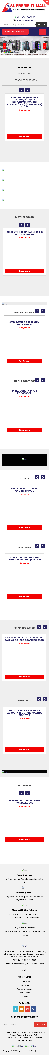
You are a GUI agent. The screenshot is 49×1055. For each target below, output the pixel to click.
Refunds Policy (14, 1038)
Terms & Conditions (33, 1038)
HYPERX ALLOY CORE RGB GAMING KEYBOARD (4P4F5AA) (24, 558)
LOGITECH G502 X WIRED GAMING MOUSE (24, 489)
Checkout (38, 1032)
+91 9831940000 (26, 17)
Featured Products (26, 80)
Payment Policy (32, 1035)
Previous (4, 46)
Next (44, 46)
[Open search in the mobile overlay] (24, 24)
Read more (24, 271)
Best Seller (24, 67)
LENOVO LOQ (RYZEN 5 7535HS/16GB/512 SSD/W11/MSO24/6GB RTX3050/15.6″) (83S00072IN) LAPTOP (24, 102)
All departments (15, 32)
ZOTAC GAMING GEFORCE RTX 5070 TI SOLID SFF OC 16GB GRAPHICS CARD (28, 640)
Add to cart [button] (24, 136)
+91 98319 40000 (24, 960)
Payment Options (24, 989)
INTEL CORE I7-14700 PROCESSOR (24, 392)
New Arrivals (11, 1032)
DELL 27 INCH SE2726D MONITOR (28, 710)
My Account (25, 1032)
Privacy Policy (16, 1035)
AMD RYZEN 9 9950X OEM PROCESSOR (24, 323)
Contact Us (24, 981)
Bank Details (24, 993)
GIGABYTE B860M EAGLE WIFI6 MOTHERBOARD (24, 233)
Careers (24, 996)
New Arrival (24, 74)
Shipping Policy (25, 1040)
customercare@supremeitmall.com (24, 964)
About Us (24, 985)
